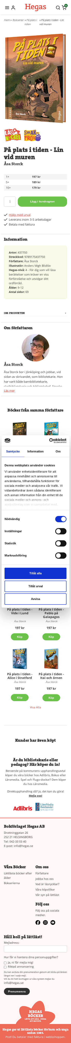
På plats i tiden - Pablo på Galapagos (51, 613)
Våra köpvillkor (45, 889)
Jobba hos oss (45, 879)
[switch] (60, 531)
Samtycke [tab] (13, 451)
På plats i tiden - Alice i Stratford (19, 676)
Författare (42, 873)
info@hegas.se (23, 846)
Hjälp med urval (20, 215)
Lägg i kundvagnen (42, 201)
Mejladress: (11, 942)
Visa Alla (35, 707)
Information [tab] (35, 451)
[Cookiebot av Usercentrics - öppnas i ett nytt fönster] (50, 440)
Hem (7, 20)
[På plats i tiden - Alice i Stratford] (19, 658)
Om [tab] (58, 451)
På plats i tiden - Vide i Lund (19, 611)
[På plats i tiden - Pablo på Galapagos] (51, 432)
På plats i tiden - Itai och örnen (51, 676)
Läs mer (9, 391)
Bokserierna (12, 883)
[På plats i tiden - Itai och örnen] (51, 658)
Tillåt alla (35, 573)
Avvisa (35, 599)
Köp (20, 636)
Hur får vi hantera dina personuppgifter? (31, 957)
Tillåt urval (35, 586)
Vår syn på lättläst (47, 895)
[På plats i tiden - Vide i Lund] (19, 432)
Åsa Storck (13, 164)
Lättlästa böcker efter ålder (18, 875)
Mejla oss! (35, 795)
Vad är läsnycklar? (47, 884)
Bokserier (17, 20)
